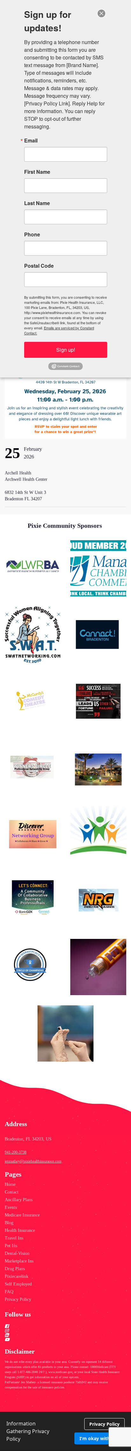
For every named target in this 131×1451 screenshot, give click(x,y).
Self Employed (18, 1284)
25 (12, 452)
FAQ (9, 1291)
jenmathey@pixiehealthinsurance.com (33, 1161)
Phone (32, 234)
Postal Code (39, 265)
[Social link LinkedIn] (58, 1335)
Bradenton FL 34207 (23, 498)
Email (31, 140)
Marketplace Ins (19, 1261)
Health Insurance (20, 1230)
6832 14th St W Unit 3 (26, 492)
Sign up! (65, 349)
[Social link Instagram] (58, 1330)
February (33, 449)
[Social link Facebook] (58, 1326)
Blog (9, 1222)
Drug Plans (15, 1268)
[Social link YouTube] (58, 1339)
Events (11, 1207)
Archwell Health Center (26, 479)
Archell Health (18, 473)
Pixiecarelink (16, 1276)
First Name (37, 171)
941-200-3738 (15, 1152)
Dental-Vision (17, 1253)
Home (10, 1184)
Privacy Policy (18, 1299)
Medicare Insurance (22, 1215)
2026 (29, 456)
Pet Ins (11, 1245)
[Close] (101, 13)
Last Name (37, 203)
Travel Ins (14, 1238)
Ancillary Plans (18, 1199)
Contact (11, 1192)
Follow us (18, 1314)
